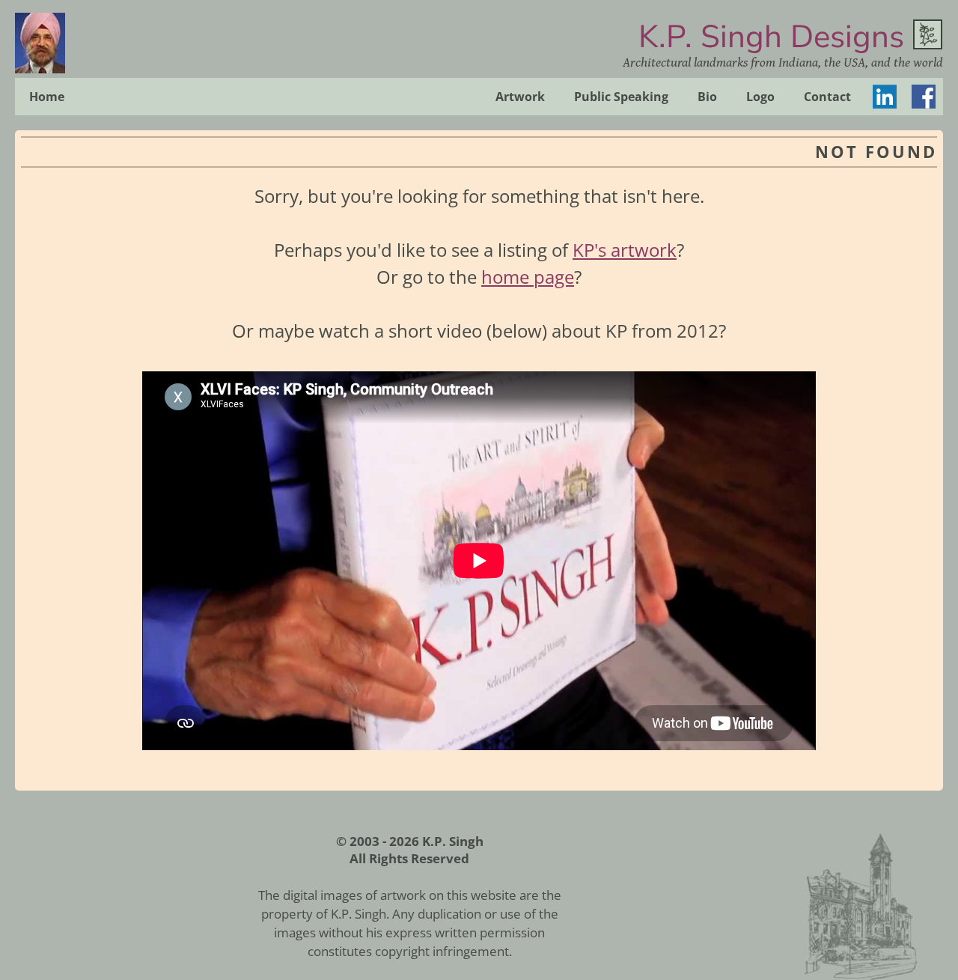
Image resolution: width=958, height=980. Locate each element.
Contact (827, 96)
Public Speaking (621, 96)
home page (527, 276)
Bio (707, 96)
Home (46, 96)
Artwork (520, 96)
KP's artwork (625, 249)
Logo (760, 96)
